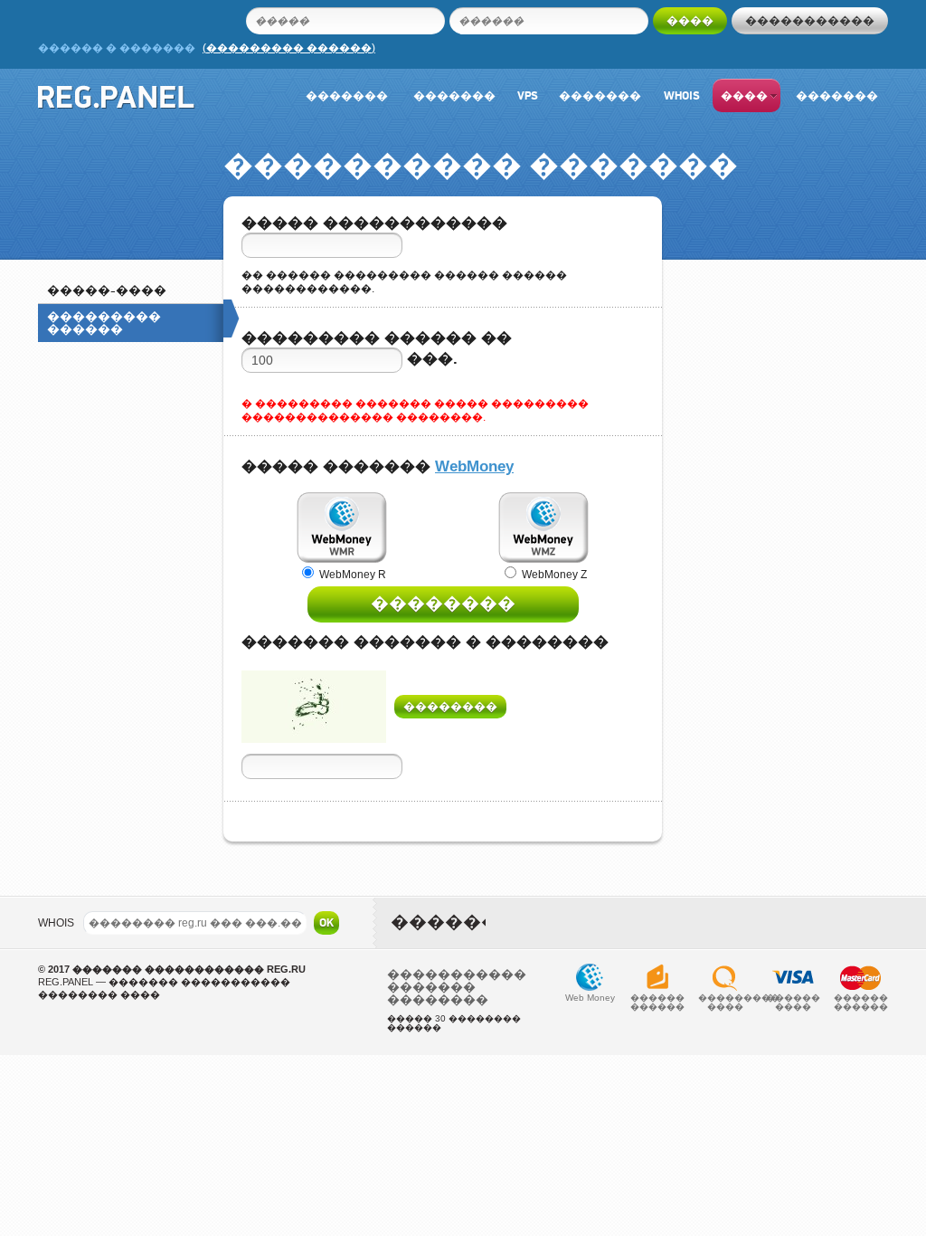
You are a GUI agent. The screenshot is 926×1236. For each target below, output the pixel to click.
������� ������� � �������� (425, 642)
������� (347, 95)
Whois (682, 95)
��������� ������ (104, 323)
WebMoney (474, 466)
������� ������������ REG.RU (189, 969)
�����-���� (106, 290)
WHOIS (56, 923)
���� (745, 95)
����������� (809, 20)
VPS (527, 95)
